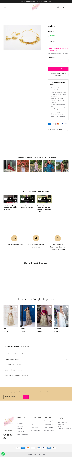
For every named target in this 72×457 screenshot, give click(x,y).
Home (32, 424)
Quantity (51, 57)
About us (33, 421)
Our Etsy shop (35, 430)
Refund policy (48, 424)
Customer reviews (20, 427)
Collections (34, 427)
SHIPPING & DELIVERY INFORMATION (55, 130)
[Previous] (6, 166)
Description (52, 41)
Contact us (20, 431)
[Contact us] (3, 454)
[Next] (66, 166)
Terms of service (49, 430)
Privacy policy (48, 427)
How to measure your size (22, 422)
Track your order (22, 434)
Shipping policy (49, 421)
